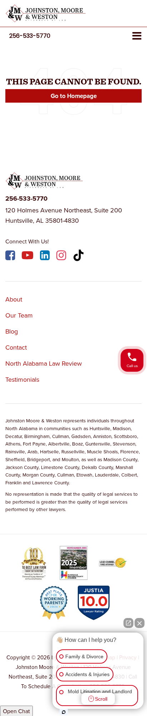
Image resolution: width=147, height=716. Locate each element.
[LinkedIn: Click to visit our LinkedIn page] (45, 256)
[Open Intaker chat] (64, 712)
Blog (11, 331)
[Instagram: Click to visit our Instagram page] (62, 256)
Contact (16, 347)
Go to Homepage (74, 96)
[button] (30, 36)
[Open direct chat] (128, 623)
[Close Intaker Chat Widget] (140, 623)
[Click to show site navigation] (137, 36)
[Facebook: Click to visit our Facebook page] (11, 256)
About (13, 299)
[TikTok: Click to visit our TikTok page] (79, 256)
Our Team (19, 315)
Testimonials (22, 379)
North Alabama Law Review (43, 363)
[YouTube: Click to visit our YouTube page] (28, 256)
